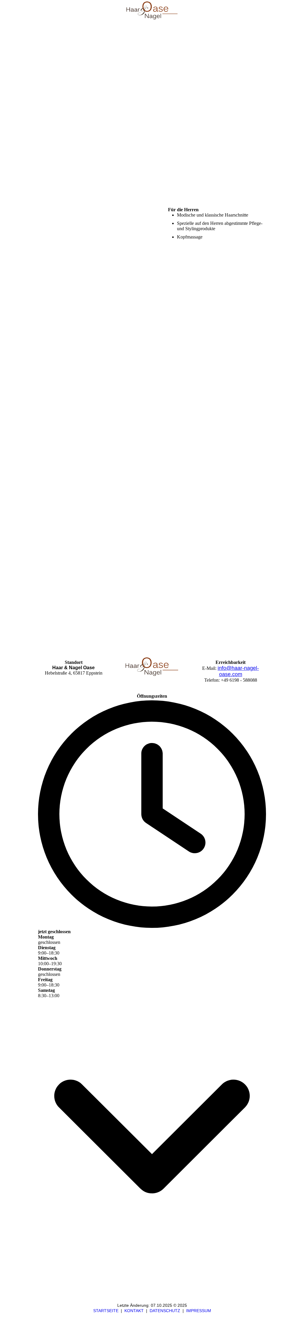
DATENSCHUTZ (165, 1310)
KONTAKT (134, 1310)
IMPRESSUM (198, 1310)
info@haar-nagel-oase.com (238, 671)
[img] (152, 10)
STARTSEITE (105, 1310)
